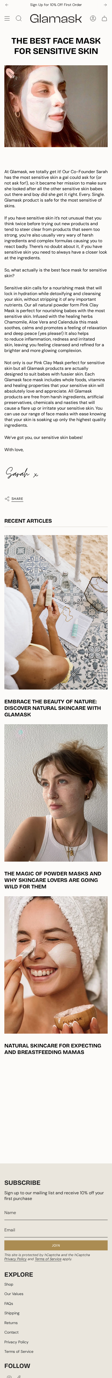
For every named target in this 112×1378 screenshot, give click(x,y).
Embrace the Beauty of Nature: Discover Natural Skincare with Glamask (52, 708)
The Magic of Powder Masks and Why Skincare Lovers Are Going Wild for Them (52, 880)
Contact (11, 1332)
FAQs (8, 1303)
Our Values (13, 1293)
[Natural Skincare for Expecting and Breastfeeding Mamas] (56, 965)
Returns (11, 1322)
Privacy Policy (15, 1259)
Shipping (12, 1313)
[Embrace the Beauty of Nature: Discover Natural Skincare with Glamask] (56, 612)
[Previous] (6, 4)
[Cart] (104, 18)
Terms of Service (48, 1259)
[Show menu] (7, 18)
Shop (8, 1284)
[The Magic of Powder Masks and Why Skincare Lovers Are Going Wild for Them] (56, 793)
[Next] (105, 4)
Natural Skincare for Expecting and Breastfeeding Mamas (52, 1048)
